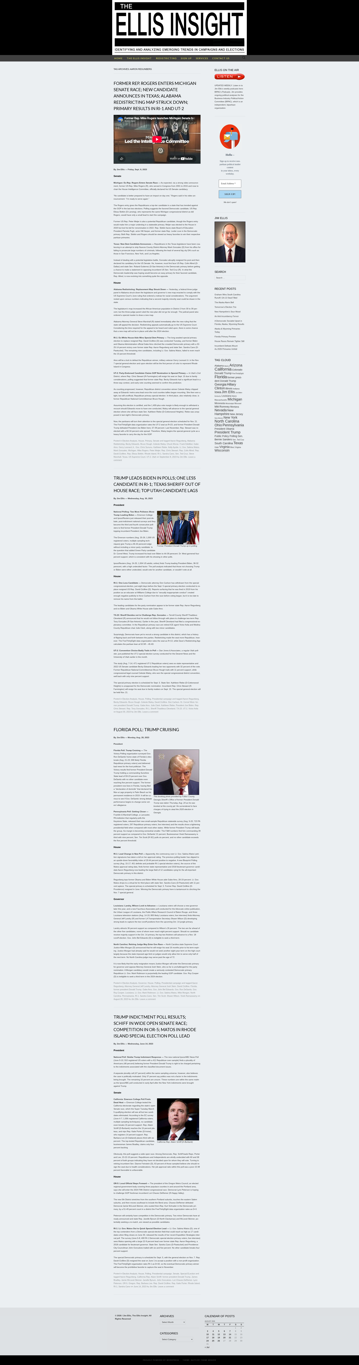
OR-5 (125, 1283)
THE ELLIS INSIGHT (139, 58)
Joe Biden (238, 392)
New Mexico (219, 418)
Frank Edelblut (186, 444)
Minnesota (220, 403)
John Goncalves (164, 1280)
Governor (142, 983)
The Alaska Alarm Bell (224, 302)
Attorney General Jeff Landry (137, 986)
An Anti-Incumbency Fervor (227, 316)
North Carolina (227, 421)
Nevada (221, 410)
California (223, 369)
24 (207, 1341)
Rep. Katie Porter (179, 1283)
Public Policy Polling (226, 436)
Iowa (218, 392)
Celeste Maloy (159, 444)
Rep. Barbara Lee (144, 1283)
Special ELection (187, 1273)
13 (224, 1334)
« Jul (207, 1347)
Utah (154, 457)
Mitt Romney (222, 406)
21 (230, 1337)
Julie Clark (155, 705)
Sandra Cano (168, 453)
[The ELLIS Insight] (179, 27)
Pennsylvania (128, 996)
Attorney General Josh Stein (163, 986)
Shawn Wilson (173, 996)
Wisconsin (222, 450)
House (141, 441)
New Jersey (236, 414)
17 (207, 1337)
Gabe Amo (145, 705)
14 (230, 1334)
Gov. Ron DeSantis (183, 989)
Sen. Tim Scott (159, 996)
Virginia (224, 447)
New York (230, 417)
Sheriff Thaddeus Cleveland (163, 708)
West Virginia (235, 447)
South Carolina (224, 443)
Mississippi (229, 403)
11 (213, 1334)
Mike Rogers (143, 450)
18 (213, 1337)
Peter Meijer (155, 450)
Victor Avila (193, 708)
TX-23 (179, 708)
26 (219, 1341)
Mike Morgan (183, 993)
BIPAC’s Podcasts (222, 92)
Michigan (132, 450)
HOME (118, 58)
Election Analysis (129, 441)
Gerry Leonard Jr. (126, 447)
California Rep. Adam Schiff (149, 1277)
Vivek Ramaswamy (188, 996)
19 (219, 1337)
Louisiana (129, 993)
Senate (156, 441)
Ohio (218, 425)
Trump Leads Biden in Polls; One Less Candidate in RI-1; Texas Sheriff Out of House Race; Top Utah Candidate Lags (157, 484)
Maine (234, 396)
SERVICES (202, 58)
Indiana (236, 388)
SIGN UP (186, 58)
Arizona (235, 365)
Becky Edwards (132, 444)
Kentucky (218, 396)
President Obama (224, 428)
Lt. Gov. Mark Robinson (145, 993)
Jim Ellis (183, 457)
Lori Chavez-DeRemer (182, 1280)
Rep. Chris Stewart (169, 450)
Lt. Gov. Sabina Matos (189, 447)
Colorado (237, 369)
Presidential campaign (162, 699)
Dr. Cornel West (187, 702)
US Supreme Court (137, 457)
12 (219, 1334)
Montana (234, 407)
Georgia (220, 384)
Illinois (228, 388)
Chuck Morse (173, 444)
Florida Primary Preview (225, 336)
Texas (124, 457)
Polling (148, 699)
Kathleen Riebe (160, 447)
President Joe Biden (185, 705)
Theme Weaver (208, 1360)
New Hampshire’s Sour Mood (228, 311)
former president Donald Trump (127, 989)
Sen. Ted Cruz (181, 453)
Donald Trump (223, 373)
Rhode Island (150, 453)
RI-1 (159, 453)
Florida (194, 986)
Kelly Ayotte (173, 447)
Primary (148, 441)
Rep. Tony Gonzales (136, 708)
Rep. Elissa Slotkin (135, 453)
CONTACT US (221, 58)
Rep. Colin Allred (186, 450)
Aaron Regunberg (178, 441)
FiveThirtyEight (238, 373)
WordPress (173, 1360)
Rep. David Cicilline (162, 1283)
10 (207, 1334)
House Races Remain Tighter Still (229, 341)
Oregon (132, 1283)
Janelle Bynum (149, 1280)
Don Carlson (173, 702)
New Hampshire (224, 412)
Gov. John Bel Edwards (163, 989)
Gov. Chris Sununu (144, 447)
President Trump (228, 432)
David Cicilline (161, 702)
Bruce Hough (146, 444)
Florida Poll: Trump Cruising (146, 729)
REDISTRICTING (166, 58)
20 (224, 1337)
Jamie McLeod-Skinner (131, 1280)
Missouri (237, 403)
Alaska (226, 366)
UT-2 (149, 457)
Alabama (219, 365)
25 (213, 1341)
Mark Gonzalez (120, 450)
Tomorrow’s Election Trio (225, 307)
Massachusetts (221, 400)
